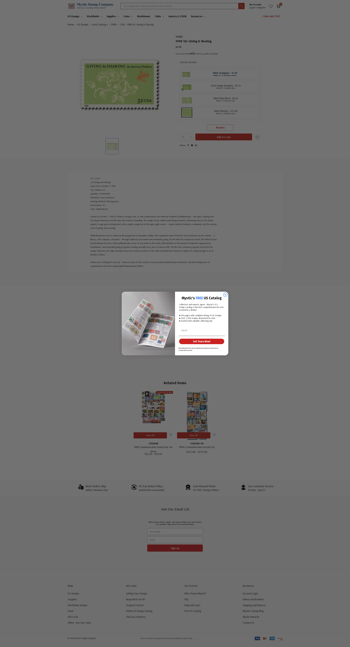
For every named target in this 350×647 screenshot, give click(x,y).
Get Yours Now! (201, 341)
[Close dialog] (225, 294)
